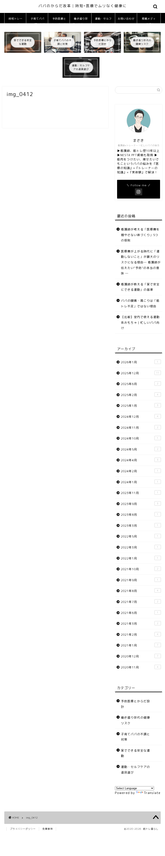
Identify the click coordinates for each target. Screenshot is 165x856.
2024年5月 (139, 449)
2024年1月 (139, 482)
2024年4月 (139, 460)
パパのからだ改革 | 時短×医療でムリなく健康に (82, 6)
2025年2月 (139, 395)
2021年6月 (139, 613)
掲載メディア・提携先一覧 (148, 20)
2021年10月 (139, 569)
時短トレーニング (16, 20)
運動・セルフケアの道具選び (103, 20)
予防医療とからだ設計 (59, 20)
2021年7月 (139, 602)
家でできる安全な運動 (135, 753)
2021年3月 (139, 623)
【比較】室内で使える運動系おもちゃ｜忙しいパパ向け (140, 322)
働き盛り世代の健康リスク (80, 20)
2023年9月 (139, 504)
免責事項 (47, 829)
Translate (152, 793)
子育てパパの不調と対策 (37, 20)
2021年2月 (139, 634)
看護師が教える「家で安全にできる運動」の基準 (140, 287)
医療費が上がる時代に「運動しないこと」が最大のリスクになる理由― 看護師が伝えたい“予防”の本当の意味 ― (141, 262)
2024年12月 (139, 417)
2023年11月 (139, 493)
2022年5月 (139, 536)
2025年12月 (140, 373)
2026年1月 (139, 362)
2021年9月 (139, 580)
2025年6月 (139, 384)
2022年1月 (139, 558)
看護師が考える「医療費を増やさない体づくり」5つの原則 (140, 234)
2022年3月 (139, 547)
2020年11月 (139, 667)
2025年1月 (139, 406)
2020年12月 (139, 656)
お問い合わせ (126, 18)
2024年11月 (139, 428)
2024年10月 (139, 438)
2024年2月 (139, 471)
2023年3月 (139, 526)
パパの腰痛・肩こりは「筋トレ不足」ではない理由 (140, 303)
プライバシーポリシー (23, 829)
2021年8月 (139, 591)
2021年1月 (139, 645)
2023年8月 (139, 515)
